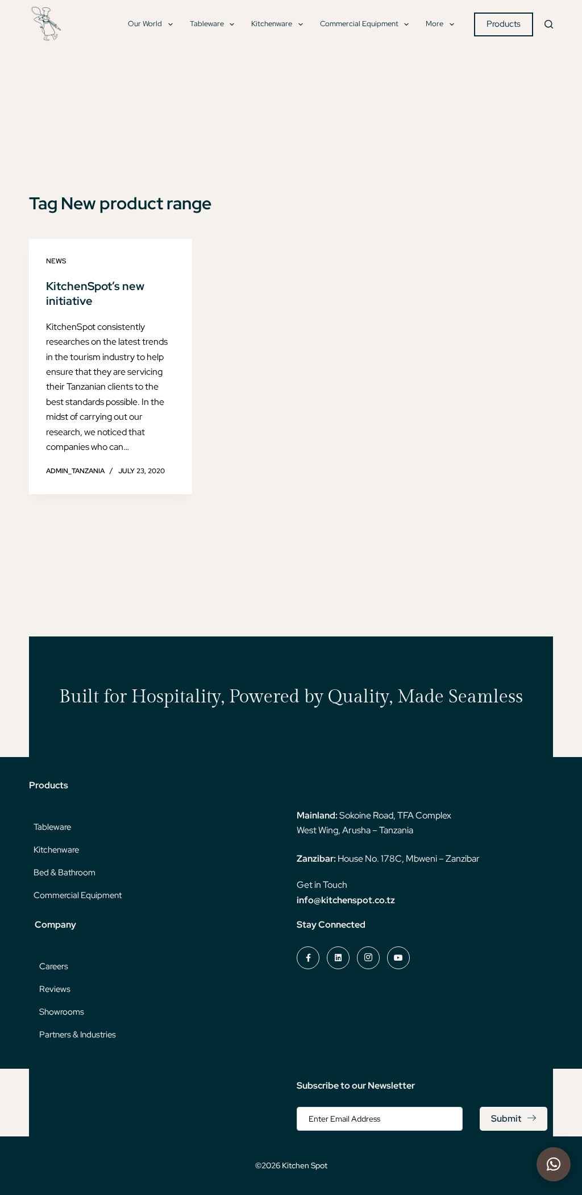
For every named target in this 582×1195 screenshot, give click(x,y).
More (434, 23)
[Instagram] (368, 957)
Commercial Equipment (359, 23)
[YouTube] (398, 957)
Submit (506, 1118)
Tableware (207, 23)
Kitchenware (271, 23)
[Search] (548, 24)
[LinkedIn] (338, 957)
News (56, 261)
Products (504, 24)
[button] (554, 1164)
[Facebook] (308, 957)
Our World (145, 23)
